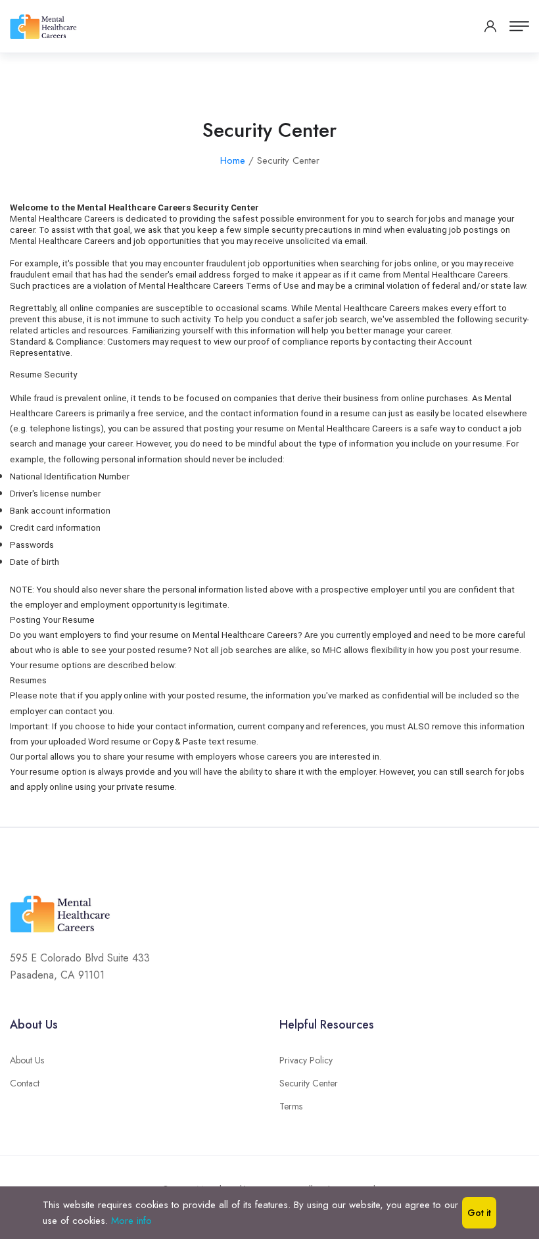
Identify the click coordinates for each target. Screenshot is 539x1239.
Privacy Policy (306, 1060)
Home (232, 160)
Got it (479, 1212)
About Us (27, 1060)
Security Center (308, 1083)
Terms (290, 1106)
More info (131, 1220)
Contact (24, 1083)
